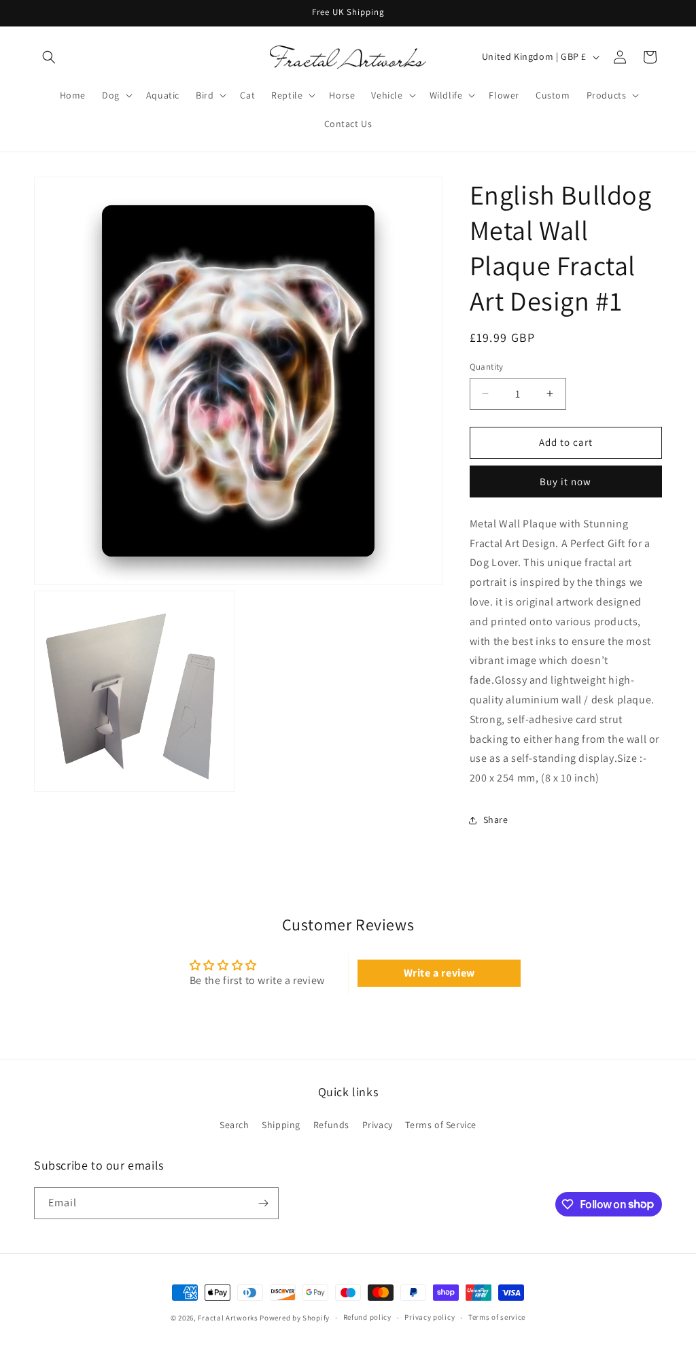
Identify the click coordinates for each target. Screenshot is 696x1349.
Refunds (331, 1125)
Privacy (377, 1125)
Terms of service (496, 1317)
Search (234, 1125)
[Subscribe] (263, 1203)
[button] (49, 57)
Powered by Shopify (295, 1317)
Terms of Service (440, 1125)
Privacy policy (429, 1317)
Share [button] (495, 819)
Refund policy (367, 1317)
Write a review (439, 973)
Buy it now (565, 481)
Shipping (281, 1125)
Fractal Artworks (228, 1317)
